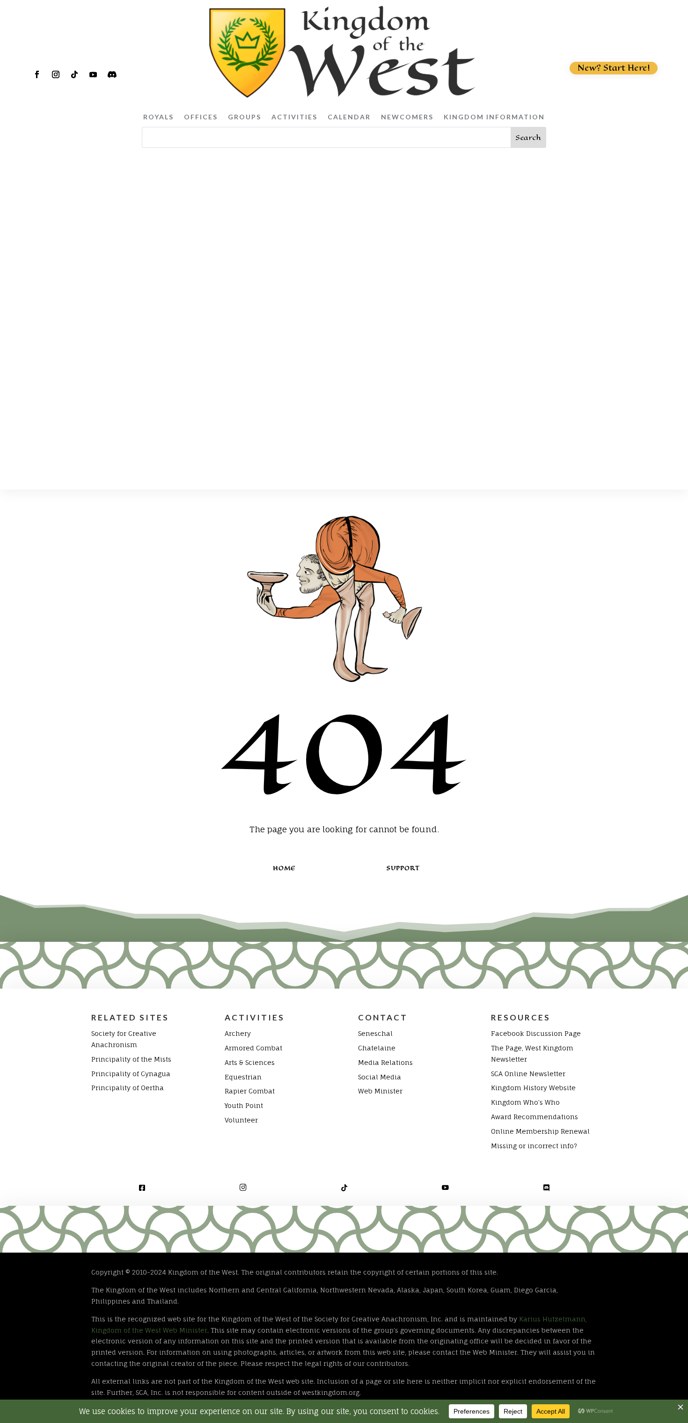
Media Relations (385, 1062)
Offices (201, 117)
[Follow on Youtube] (93, 74)
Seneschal (375, 1033)
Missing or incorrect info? (534, 1146)
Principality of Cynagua (130, 1074)
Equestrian (243, 1077)
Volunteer (241, 1120)
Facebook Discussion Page (536, 1033)
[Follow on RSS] (111, 74)
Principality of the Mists (131, 1059)
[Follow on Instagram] (55, 74)
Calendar (349, 117)
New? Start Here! (614, 68)
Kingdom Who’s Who (525, 1102)
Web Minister (380, 1091)
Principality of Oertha (127, 1088)
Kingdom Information (494, 117)
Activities (294, 117)
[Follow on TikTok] (74, 74)
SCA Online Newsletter (528, 1074)
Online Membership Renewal (540, 1131)
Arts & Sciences (250, 1062)
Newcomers (407, 117)
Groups (244, 117)
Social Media (379, 1077)
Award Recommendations (534, 1117)
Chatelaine (376, 1048)
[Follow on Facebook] (36, 74)
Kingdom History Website (533, 1088)
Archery (238, 1033)
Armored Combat (253, 1048)
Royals (158, 117)
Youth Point (244, 1105)
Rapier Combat (250, 1091)
